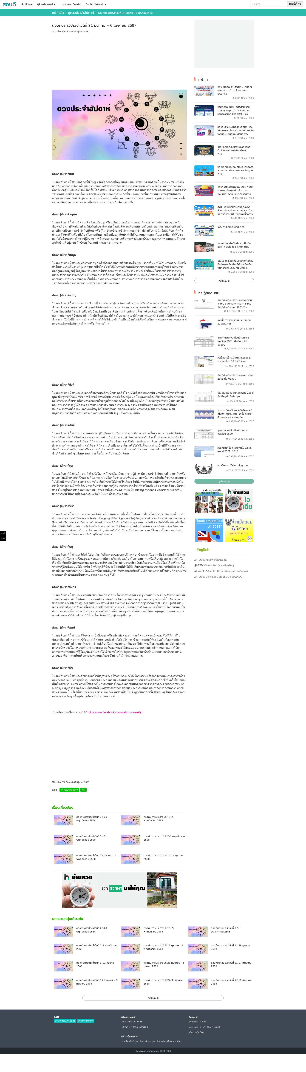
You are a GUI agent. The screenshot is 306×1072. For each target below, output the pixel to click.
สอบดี (9, 4)
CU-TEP (230, 576)
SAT (240, 576)
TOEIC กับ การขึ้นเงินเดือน (212, 559)
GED (219, 576)
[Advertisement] (119, 59)
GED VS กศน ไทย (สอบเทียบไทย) (215, 565)
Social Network (95, 4)
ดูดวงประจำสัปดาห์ (81, 12)
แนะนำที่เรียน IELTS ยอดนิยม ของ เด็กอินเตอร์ (222, 571)
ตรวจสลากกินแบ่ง (71, 4)
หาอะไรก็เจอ (295, 4)
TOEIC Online (205, 576)
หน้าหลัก (58, 12)
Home (28, 4)
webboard (47, 4)
